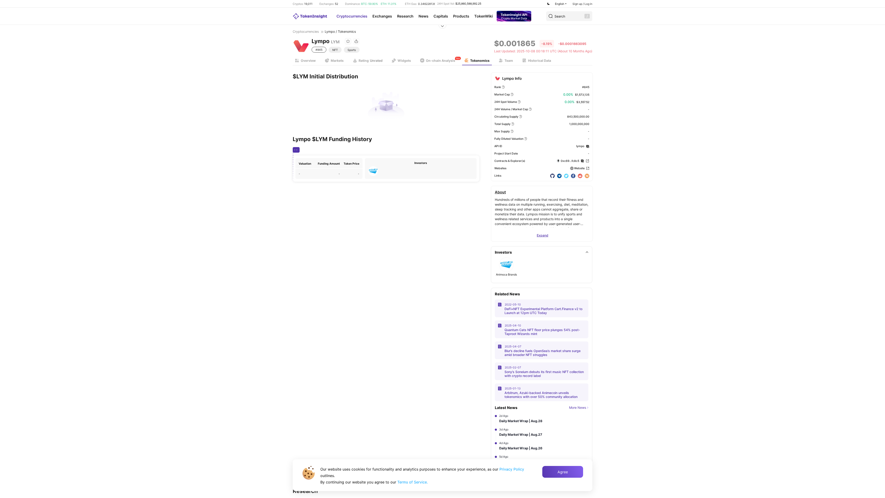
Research (405, 16)
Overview (308, 60)
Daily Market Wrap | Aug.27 (520, 434)
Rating (371, 60)
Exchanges (382, 16)
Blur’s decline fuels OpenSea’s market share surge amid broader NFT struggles (542, 353)
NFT (335, 50)
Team (508, 60)
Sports (352, 50)
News (423, 16)
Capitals (441, 16)
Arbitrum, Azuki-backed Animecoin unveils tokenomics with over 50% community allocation (541, 395)
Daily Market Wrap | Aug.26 (520, 448)
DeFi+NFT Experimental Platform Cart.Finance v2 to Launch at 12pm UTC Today (543, 311)
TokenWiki (483, 16)
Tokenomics (480, 60)
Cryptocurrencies (351, 16)
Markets (337, 60)
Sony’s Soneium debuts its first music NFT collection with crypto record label (544, 374)
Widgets (404, 60)
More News (577, 407)
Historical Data (539, 60)
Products (461, 16)
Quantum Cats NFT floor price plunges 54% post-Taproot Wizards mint (542, 332)
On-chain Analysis (440, 60)
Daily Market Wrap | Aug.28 (520, 421)
